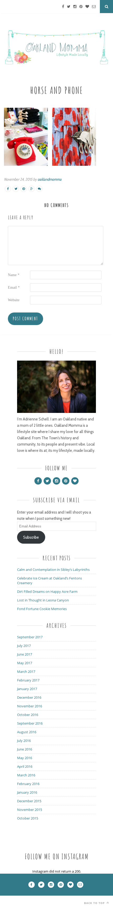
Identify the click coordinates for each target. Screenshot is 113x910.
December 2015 (29, 801)
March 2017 (26, 671)
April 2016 (24, 766)
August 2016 (26, 732)
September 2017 (30, 637)
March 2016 (26, 775)
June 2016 (24, 749)
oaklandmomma (49, 179)
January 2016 (27, 792)
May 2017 (24, 663)
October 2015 (27, 818)
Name (13, 275)
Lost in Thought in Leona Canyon (43, 600)
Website (13, 300)
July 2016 (24, 740)
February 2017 (28, 680)
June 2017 (24, 654)
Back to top (95, 903)
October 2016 (27, 714)
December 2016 (29, 697)
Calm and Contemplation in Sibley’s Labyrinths (53, 569)
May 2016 (24, 757)
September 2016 (30, 723)
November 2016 (29, 706)
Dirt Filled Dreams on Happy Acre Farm (47, 591)
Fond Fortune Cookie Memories (42, 608)
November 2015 (29, 809)
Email (14, 287)
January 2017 (27, 688)
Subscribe (31, 537)
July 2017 (24, 645)
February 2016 (28, 783)
